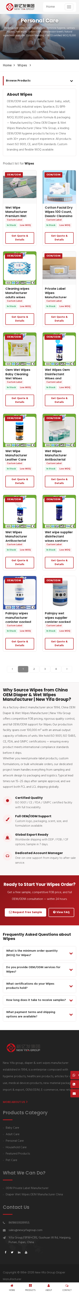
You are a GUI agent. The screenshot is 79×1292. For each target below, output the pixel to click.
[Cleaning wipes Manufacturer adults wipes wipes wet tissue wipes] (19, 268)
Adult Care (13, 1134)
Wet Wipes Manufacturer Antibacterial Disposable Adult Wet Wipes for (58, 460)
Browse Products (18, 80)
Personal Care (15, 1141)
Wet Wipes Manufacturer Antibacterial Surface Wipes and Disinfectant (18, 541)
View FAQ (63, 912)
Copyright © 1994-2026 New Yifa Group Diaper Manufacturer (34, 1276)
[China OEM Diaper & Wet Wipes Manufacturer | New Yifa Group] (20, 7)
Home (50, 7)
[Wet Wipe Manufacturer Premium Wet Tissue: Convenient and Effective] (19, 187)
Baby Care (12, 1128)
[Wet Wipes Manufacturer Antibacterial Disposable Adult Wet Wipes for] (59, 430)
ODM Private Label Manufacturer (27, 1188)
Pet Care (11, 1160)
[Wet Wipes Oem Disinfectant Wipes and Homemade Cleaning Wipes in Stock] (59, 349)
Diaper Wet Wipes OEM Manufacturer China (34, 1194)
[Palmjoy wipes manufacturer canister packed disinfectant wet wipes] (19, 592)
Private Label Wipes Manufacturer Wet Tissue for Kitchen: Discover (58, 297)
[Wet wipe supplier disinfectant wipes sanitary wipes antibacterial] (59, 511)
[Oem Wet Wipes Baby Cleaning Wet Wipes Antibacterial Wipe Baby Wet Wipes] (19, 349)
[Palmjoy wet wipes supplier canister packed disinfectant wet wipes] (59, 592)
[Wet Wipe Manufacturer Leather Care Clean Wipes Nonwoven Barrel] (19, 430)
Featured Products (18, 1154)
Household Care (16, 1147)
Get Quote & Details (20, 238)
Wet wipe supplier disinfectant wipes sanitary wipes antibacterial (59, 541)
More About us (14, 1102)
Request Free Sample (27, 912)
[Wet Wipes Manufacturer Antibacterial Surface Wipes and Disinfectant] (19, 511)
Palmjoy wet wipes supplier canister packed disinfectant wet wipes (58, 622)
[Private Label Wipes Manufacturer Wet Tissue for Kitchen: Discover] (59, 268)
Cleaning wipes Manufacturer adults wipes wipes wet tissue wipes (18, 297)
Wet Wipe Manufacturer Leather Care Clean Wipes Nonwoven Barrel (18, 460)
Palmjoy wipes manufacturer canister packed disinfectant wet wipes (18, 622)
